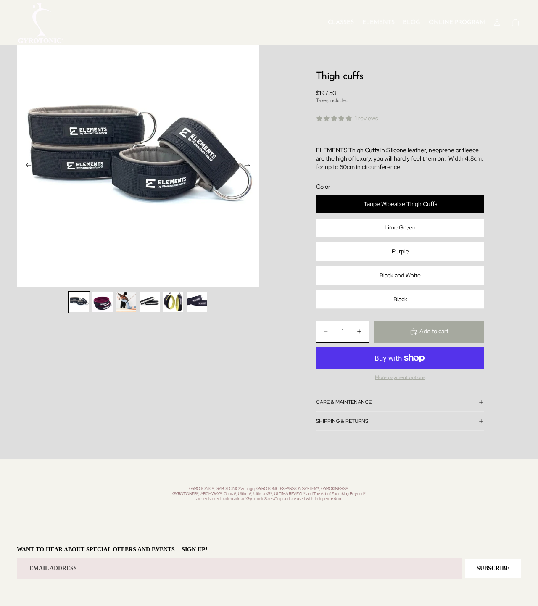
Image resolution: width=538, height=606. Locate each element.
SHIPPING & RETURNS (342, 421)
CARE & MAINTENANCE (344, 402)
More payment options (400, 377)
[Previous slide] (26, 166)
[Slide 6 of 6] (197, 302)
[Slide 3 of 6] (126, 302)
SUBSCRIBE (493, 568)
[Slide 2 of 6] (102, 302)
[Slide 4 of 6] (150, 302)
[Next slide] (249, 166)
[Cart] (515, 22)
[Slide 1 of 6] (79, 302)
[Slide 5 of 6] (173, 302)
